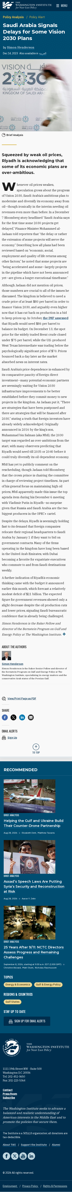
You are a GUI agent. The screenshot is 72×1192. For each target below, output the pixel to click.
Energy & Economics (18, 984)
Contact (8, 1090)
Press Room (10, 1093)
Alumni (56, 1144)
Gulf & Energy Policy (48, 984)
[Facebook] (5, 717)
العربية (42, 53)
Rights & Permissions (55, 1186)
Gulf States (12, 1001)
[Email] (31, 717)
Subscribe (9, 1097)
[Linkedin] (22, 717)
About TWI (9, 1144)
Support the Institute (34, 1144)
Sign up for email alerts (29, 1021)
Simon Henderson (20, 47)
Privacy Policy (30, 1186)
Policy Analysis (14, 17)
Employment (10, 1186)
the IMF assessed (55, 318)
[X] (13, 717)
